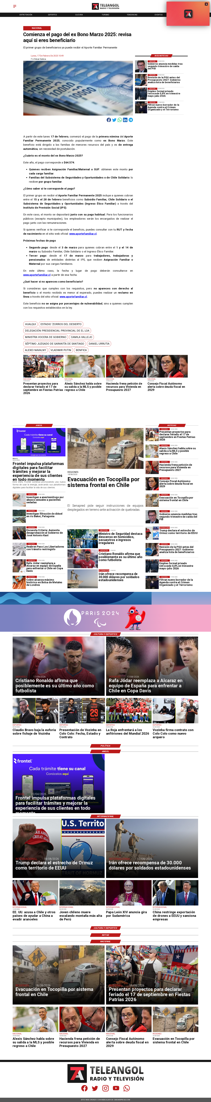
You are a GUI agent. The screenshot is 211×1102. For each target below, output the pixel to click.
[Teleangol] (15, 8)
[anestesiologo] (19, 499)
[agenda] (141, 107)
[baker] (19, 516)
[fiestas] (43, 377)
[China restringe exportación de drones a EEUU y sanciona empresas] (175, 905)
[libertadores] (19, 549)
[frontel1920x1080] (39, 456)
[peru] (82, 905)
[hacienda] (126, 377)
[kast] (19, 533)
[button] (30, 324)
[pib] (141, 66)
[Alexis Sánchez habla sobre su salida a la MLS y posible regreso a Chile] (85, 377)
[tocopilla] (152, 500)
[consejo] (168, 377)
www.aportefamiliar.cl (83, 233)
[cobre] (19, 582)
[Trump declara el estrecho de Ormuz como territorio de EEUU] (152, 533)
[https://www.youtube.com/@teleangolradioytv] (116, 1091)
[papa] (129, 905)
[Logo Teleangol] (105, 10)
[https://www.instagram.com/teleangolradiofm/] (105, 1091)
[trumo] (35, 905)
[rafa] (19, 566)
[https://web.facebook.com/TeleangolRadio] (84, 1091)
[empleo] (141, 94)
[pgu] (141, 80)
